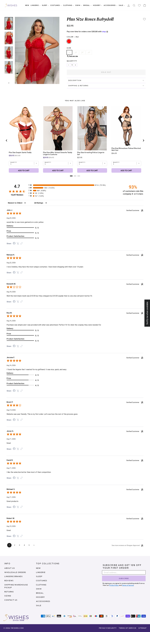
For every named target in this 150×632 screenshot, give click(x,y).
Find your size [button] (73, 56)
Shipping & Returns (78, 86)
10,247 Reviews (17, 195)
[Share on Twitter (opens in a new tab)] (18, 243)
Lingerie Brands (13, 576)
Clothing (68, 5)
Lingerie (35, 5)
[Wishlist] (139, 5)
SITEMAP (142, 628)
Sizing (7, 596)
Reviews (9, 580)
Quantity (72, 61)
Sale (121, 5)
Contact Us (10, 600)
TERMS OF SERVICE (127, 628)
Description (74, 80)
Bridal (86, 5)
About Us (9, 568)
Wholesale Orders (15, 572)
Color (73, 37)
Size (69, 48)
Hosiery (97, 5)
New (27, 5)
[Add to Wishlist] (144, 19)
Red (69, 41)
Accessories (110, 5)
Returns (9, 592)
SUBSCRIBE (124, 578)
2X (76, 52)
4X (89, 52)
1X (69, 52)
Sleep (45, 5)
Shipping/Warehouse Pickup (16, 586)
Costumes (55, 5)
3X (82, 52)
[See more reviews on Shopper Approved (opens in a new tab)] (21, 243)
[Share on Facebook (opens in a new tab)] (14, 243)
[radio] (75, 185)
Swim (78, 5)
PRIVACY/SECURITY (108, 628)
